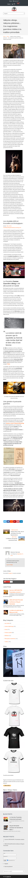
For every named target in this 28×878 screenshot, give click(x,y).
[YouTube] (9, 4)
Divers (7, 629)
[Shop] (14, 676)
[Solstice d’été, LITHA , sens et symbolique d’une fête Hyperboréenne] (6, 533)
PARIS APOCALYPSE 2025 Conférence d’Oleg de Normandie (16, 602)
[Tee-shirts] (14, 4)
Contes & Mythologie (10, 626)
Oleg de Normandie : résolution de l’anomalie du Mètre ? (16, 827)
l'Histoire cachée (9, 632)
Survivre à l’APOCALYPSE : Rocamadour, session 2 (13, 840)
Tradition (8, 641)
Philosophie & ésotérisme (11, 638)
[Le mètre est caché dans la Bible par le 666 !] (6, 612)
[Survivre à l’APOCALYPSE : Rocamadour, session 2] (6, 592)
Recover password (8, 866)
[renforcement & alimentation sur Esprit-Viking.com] (18, 4)
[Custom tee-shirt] (14, 773)
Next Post (14, 536)
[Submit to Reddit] (11, 521)
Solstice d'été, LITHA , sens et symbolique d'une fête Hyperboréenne (17, 533)
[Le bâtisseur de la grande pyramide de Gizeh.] (21, 540)
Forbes (8, 364)
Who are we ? (16, 1)
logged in (11, 573)
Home (10, 1)
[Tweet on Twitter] (5, 521)
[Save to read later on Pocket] (18, 521)
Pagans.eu (14, 9)
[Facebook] (7, 4)
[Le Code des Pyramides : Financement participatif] (6, 819)
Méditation (8, 635)
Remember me (11, 860)
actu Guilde (8, 623)
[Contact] (12, 4)
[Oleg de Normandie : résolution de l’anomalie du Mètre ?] (6, 827)
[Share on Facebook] (8, 521)
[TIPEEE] (10, 4)
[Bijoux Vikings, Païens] (14, 807)
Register (6, 863)
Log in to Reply (9, 564)
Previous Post (14, 529)
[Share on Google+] (14, 521)
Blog (8, 36)
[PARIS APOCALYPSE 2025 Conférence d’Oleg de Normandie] (6, 602)
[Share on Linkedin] (21, 521)
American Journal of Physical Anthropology (15, 423)
